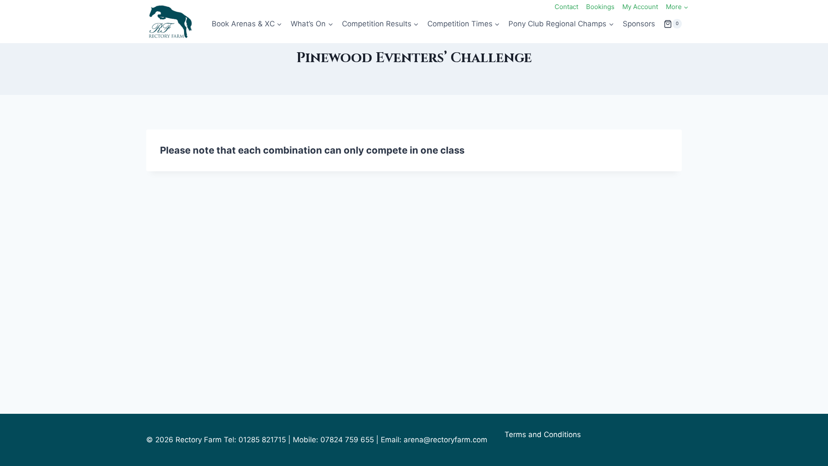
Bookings (600, 7)
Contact (566, 7)
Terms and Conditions (543, 434)
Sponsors (639, 23)
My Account (640, 7)
